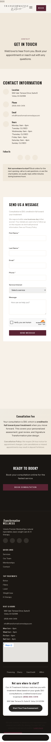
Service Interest (15, 285)
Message (13, 297)
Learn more (38, 728)
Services (6, 554)
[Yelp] (35, 157)
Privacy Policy (31, 227)
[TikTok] (19, 540)
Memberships (9, 562)
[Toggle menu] (31, 8)
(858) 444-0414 (18, 106)
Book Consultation (25, 487)
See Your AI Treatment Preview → (25, 737)
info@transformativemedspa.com (26, 115)
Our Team (7, 558)
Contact (6, 567)
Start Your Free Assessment (25, 708)
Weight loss (8, 593)
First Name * (14, 233)
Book (41, 8)
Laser (5, 589)
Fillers (5, 585)
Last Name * (14, 248)
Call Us (26, 496)
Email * (12, 260)
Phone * (12, 273)
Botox (5, 580)
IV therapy (7, 597)
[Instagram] (20, 157)
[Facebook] (27, 157)
